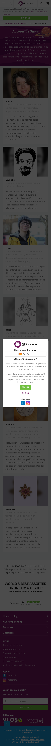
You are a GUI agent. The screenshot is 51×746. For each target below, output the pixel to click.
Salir (24, 392)
